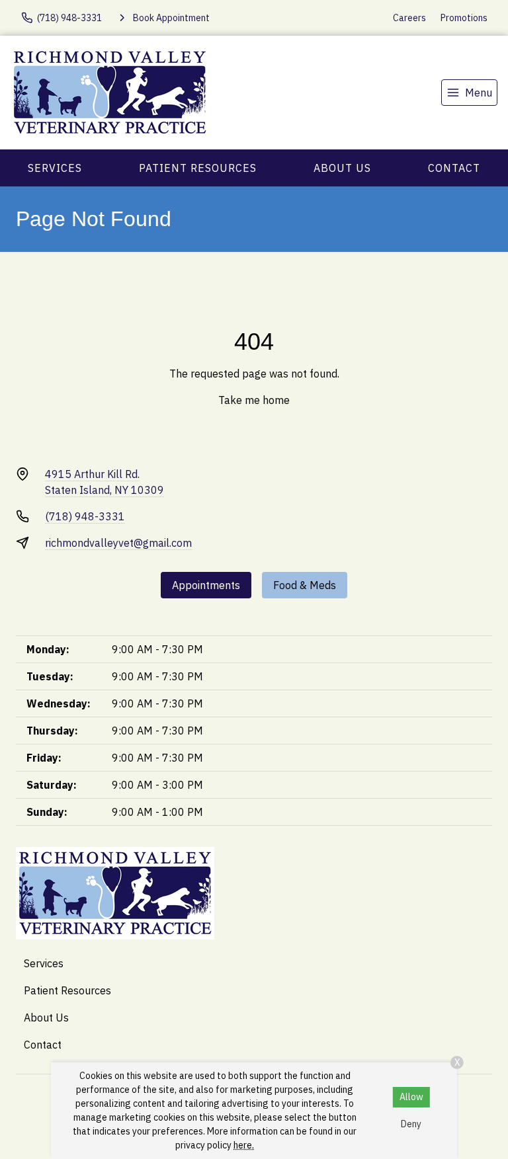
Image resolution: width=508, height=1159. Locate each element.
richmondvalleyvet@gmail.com (118, 542)
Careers (409, 18)
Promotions (464, 18)
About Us (342, 168)
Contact (454, 168)
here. (243, 1145)
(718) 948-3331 (85, 516)
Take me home (254, 400)
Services (55, 168)
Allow (411, 1097)
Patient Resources (198, 168)
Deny (411, 1124)
